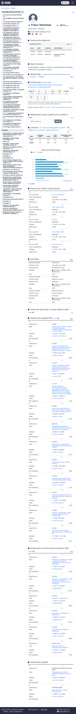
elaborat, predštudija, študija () (11, 93)
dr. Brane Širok (57, 376)
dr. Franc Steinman (58, 398)
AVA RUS (55, 219)
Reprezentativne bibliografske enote (57, 74)
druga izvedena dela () (13, 127)
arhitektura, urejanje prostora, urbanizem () (13, 147)
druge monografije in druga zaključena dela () (13, 110)
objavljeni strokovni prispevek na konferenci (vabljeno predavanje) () (11, 34)
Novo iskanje (5, 8)
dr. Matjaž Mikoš (57, 569)
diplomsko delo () (12, 87)
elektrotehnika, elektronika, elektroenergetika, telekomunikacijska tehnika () (13, 166)
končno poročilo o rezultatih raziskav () (13, 90)
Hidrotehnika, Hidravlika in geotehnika (60, 614)
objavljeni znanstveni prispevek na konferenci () (12, 38)
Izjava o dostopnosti (16, 711)
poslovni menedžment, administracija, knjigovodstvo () (13, 209)
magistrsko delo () (12, 85)
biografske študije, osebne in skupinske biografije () (12, 212)
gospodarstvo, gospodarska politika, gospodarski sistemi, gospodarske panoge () (12, 178)
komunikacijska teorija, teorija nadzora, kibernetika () (13, 172)
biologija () (7, 156)
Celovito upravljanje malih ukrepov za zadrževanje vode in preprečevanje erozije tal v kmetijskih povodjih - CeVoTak (62, 348)
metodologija (46, 82)
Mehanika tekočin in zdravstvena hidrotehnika (60, 646)
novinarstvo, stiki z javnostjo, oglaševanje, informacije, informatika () (12, 190)
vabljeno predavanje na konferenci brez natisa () (12, 124)
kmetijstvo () (8, 154)
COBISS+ (41, 77)
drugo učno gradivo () (13, 81)
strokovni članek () (12, 24)
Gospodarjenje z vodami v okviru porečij (60, 690)
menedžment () (8, 197)
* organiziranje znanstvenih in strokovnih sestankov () (13, 113)
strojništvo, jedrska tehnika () (13, 175)
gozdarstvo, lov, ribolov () (11, 169)
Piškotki (5, 711)
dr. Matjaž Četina (57, 652)
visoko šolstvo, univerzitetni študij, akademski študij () (12, 182)
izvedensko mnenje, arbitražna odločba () (11, 102)
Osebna (33, 77)
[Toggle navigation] (72, 3)
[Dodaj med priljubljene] (73, 12)
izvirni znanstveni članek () (12, 15)
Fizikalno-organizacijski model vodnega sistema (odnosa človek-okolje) (61, 514)
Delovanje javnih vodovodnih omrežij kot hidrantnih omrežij (62, 479)
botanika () (7, 201)
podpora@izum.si (64, 711)
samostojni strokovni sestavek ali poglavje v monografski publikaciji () (11, 60)
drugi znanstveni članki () (14, 22)
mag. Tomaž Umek (58, 207)
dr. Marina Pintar (57, 355)
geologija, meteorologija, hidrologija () (11, 138)
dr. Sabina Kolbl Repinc (59, 336)
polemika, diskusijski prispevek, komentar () (11, 67)
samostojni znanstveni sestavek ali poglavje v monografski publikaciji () (11, 55)
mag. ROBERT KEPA (58, 232)
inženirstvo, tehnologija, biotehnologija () (11, 151)
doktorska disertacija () (14, 83)
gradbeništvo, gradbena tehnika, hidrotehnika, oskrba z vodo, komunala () (13, 134)
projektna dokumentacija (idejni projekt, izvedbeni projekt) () (12, 98)
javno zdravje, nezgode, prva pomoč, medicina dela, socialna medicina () (13, 161)
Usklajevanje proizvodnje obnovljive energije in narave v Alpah (61, 673)
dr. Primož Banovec (58, 195)
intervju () (9, 71)
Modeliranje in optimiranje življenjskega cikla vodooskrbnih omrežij (62, 445)
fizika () (6, 141)
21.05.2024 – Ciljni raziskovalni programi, (56, 107)
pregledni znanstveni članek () (13, 19)
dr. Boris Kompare (58, 452)
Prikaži (30, 312)
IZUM (4, 709)
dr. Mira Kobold (57, 244)
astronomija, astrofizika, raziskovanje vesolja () (11, 186)
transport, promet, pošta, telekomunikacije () (11, 205)
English (44, 710)
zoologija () (7, 203)
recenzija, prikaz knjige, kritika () (12, 64)
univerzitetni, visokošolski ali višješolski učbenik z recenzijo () (13, 78)
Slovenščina (34, 710)
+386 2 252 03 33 (64, 709)
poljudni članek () (12, 26)
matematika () (8, 158)
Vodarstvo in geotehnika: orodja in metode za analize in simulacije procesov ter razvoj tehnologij (62, 562)
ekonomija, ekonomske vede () (13, 199)
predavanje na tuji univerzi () (13, 117)
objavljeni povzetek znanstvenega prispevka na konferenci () (11, 45)
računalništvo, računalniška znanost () (12, 194)
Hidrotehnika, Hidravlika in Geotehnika (60, 630)
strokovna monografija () (15, 75)
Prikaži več (67, 181)
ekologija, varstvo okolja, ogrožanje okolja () (11, 144)
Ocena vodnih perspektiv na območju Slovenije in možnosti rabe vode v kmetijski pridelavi (61, 410)
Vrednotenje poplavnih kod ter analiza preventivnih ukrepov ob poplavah (62, 496)
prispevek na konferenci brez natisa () (12, 120)
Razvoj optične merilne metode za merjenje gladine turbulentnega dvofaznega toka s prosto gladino (62, 329)
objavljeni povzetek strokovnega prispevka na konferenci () (11, 50)
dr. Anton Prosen (57, 468)
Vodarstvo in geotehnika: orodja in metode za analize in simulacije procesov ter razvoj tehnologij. (62, 581)
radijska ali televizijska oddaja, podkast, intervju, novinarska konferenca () (11, 106)
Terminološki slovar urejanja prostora (61, 462)
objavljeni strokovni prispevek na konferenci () (12, 41)
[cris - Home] (5, 2)
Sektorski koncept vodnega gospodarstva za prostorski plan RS (62, 532)
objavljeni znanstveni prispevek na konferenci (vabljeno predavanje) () (11, 29)
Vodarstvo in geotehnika (60, 598)
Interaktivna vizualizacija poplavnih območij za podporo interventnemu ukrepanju (61, 427)
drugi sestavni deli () (13, 73)
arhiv (71, 107)
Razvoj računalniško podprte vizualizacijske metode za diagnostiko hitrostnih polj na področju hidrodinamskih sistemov (61, 368)
